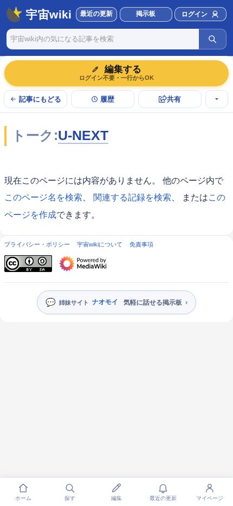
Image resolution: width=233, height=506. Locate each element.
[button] (146, 14)
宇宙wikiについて (99, 244)
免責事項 (141, 244)
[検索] (212, 39)
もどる (40, 99)
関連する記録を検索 (132, 197)
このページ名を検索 (43, 197)
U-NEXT (83, 135)
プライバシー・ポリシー (37, 244)
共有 (174, 99)
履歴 (107, 99)
